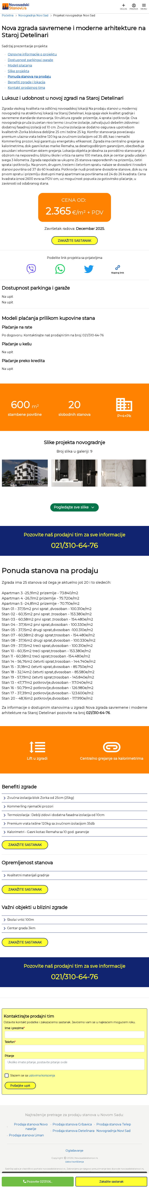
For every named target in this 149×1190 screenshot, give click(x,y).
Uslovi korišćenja (74, 1161)
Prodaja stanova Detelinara (73, 1131)
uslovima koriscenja (42, 1075)
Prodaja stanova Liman (26, 1135)
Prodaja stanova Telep (113, 1124)
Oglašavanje (74, 1150)
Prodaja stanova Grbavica (72, 1124)
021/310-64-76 (74, 545)
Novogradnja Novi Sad (113, 1131)
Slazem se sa (32, 1075)
